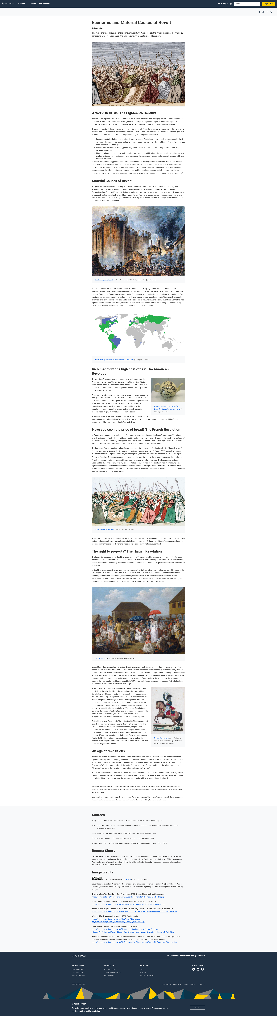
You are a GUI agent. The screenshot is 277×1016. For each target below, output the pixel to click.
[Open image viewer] (138, 74)
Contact (201, 984)
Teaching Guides (109, 969)
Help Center (143, 972)
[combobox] (244, 4)
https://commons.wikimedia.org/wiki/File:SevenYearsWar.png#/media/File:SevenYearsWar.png (128, 904)
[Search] (257, 3)
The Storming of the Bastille (104, 280)
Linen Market (99, 658)
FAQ (141, 969)
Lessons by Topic (77, 972)
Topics (33, 4)
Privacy (192, 984)
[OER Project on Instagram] (202, 969)
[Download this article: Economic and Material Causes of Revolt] (267, 12)
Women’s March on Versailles (104, 529)
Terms (186, 984)
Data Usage (177, 984)
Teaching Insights (109, 975)
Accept (197, 1007)
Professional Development (112, 972)
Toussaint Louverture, (161, 738)
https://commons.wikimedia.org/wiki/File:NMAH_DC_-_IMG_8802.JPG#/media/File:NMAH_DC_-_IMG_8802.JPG (134, 912)
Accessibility (167, 984)
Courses (21, 4)
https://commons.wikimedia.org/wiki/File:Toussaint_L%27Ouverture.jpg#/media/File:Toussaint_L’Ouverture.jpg (134, 942)
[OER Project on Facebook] (193, 969)
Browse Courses (77, 969)
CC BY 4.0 (127, 879)
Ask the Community (146, 975)
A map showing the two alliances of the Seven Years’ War (114, 359)
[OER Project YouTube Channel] (198, 969)
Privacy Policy (94, 1011)
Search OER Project (78, 975)
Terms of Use (80, 1011)
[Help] (230, 4)
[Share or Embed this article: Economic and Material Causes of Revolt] (271, 12)
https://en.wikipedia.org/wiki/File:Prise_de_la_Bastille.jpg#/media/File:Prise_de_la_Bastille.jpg (128, 897)
